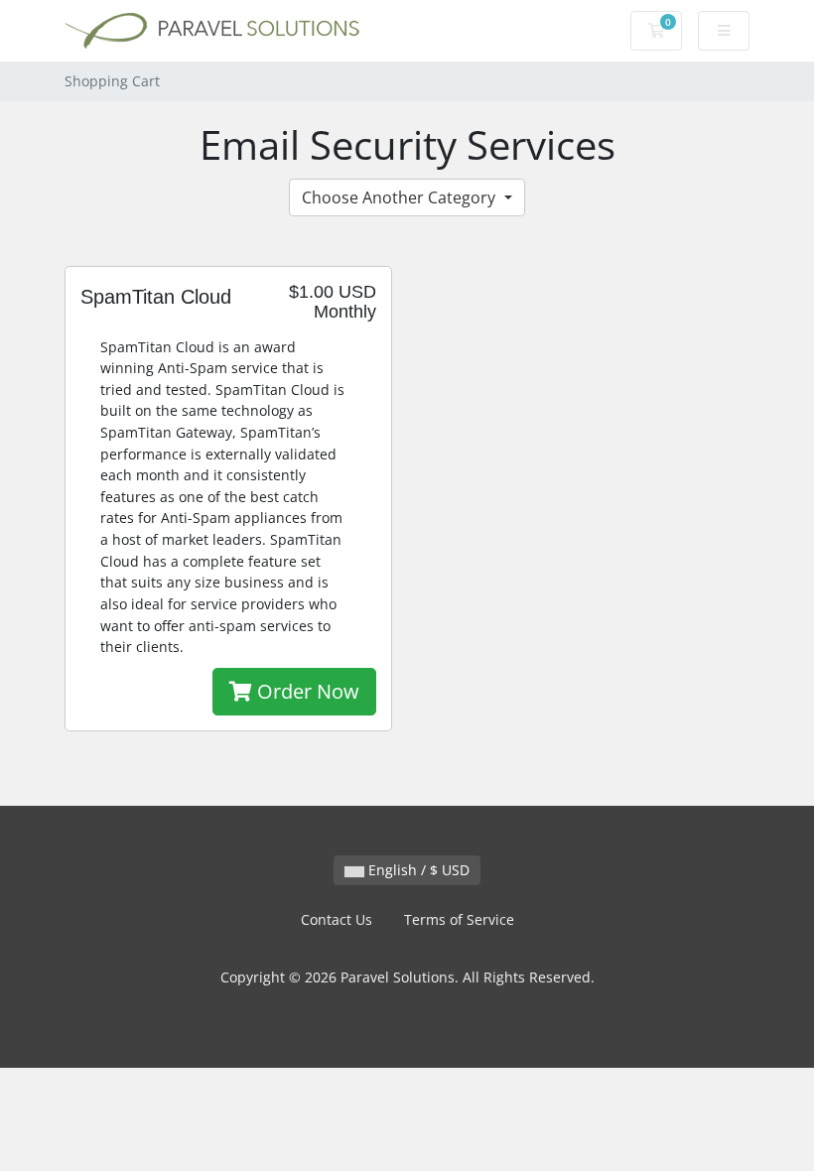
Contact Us (336, 919)
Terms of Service (459, 919)
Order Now (305, 691)
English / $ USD (417, 869)
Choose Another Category (400, 197)
